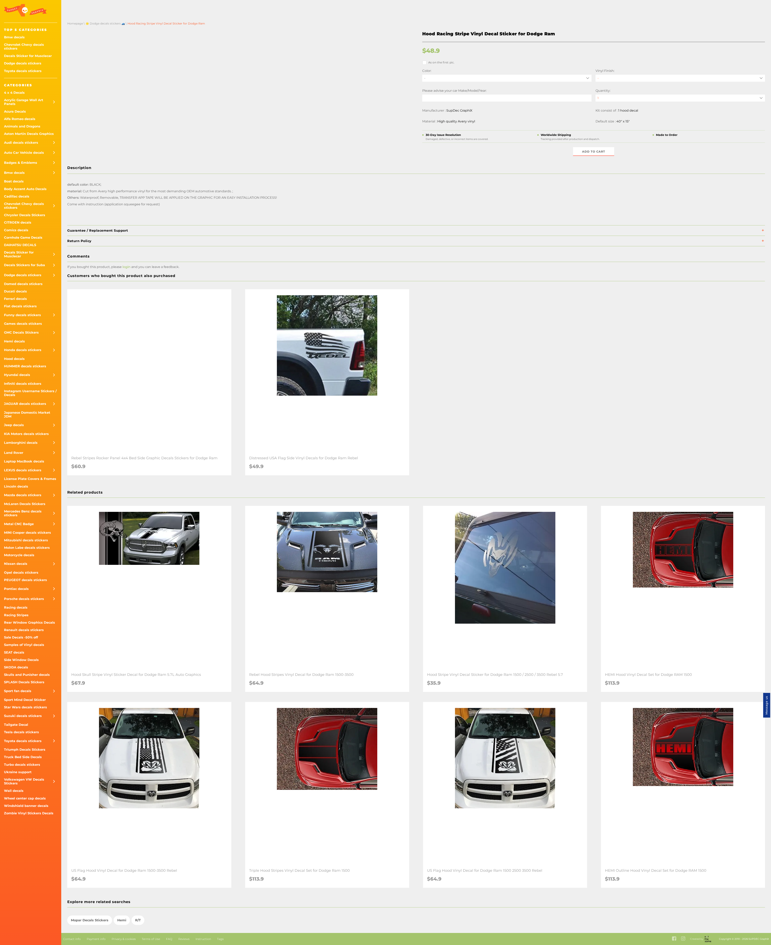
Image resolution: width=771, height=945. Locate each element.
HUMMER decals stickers (25, 366)
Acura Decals (15, 111)
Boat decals (14, 181)
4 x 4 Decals (14, 93)
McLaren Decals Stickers (24, 504)
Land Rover (13, 453)
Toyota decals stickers (23, 71)
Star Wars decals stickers (25, 707)
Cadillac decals (16, 196)
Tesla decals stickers (21, 732)
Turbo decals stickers (22, 765)
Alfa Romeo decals (19, 119)
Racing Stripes (16, 615)
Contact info (72, 939)
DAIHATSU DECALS (20, 245)
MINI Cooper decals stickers (27, 533)
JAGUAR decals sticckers (25, 404)
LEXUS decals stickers (22, 470)
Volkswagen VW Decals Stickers (24, 781)
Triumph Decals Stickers (24, 750)
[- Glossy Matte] (680, 78)
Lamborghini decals (21, 443)
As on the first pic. (441, 62)
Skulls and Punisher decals (27, 675)
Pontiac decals (16, 589)
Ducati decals (15, 291)
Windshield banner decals (26, 806)
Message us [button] (766, 705)
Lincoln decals (16, 486)
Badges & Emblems (20, 163)
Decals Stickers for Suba (24, 265)
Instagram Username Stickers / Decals (30, 393)
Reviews (184, 939)
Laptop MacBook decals (24, 461)
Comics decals (16, 230)
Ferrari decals (15, 299)
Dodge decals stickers (22, 63)
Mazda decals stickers (22, 495)
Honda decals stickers (22, 350)
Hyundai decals (17, 375)
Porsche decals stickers (24, 599)
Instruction (203, 939)
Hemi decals (14, 341)
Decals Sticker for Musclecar (28, 56)
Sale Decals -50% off (21, 637)
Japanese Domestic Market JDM (27, 414)
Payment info (96, 939)
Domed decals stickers (23, 284)
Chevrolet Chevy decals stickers (24, 46)
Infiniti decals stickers (22, 384)
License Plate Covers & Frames (30, 479)
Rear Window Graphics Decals (29, 622)
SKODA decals (16, 667)
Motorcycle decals (19, 555)
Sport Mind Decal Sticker (25, 700)
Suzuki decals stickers (23, 716)
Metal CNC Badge (19, 524)
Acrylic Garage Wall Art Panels (23, 102)
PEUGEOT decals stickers (25, 580)
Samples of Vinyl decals (24, 645)
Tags (220, 939)
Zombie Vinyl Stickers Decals (28, 813)
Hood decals (14, 359)
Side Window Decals (21, 660)
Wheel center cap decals (25, 798)
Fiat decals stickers (20, 306)
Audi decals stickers (21, 143)
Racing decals (16, 607)
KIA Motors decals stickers (26, 434)
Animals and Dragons (22, 126)
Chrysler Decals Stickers (24, 215)
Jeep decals (14, 425)
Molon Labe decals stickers (27, 548)
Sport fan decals (17, 691)
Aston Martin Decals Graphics (29, 134)
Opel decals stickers (21, 572)
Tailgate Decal (16, 725)
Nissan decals (15, 564)
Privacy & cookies (124, 939)
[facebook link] (674, 938)
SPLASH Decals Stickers (24, 682)
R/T (138, 920)
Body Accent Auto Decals (25, 189)
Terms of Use (151, 939)
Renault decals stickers (24, 630)
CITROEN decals (17, 222)
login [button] (126, 267)
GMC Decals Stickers (21, 332)
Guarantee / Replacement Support (97, 230)
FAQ (169, 939)
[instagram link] (683, 938)
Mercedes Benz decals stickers (23, 513)
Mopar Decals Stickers (89, 920)
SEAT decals (14, 652)
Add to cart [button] (593, 151)
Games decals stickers (23, 324)
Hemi (121, 920)
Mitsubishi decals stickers (26, 540)
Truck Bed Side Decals (23, 757)
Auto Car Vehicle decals (24, 153)
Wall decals (13, 791)
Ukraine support (18, 772)
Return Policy (79, 241)
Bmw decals (14, 37)
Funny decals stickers (22, 315)
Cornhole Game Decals (23, 237)
